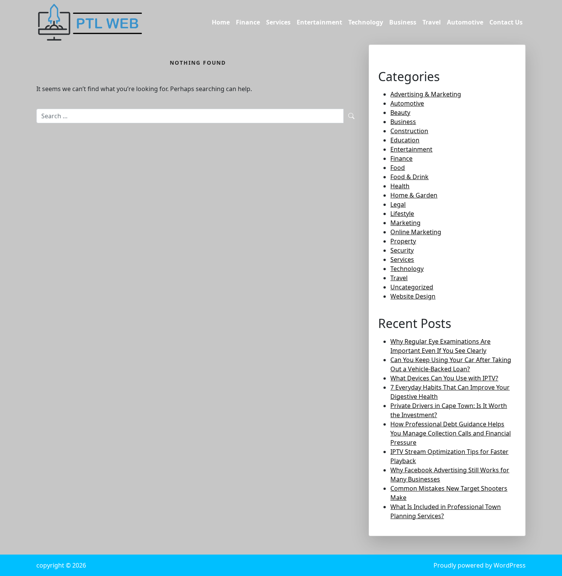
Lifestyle (402, 213)
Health (399, 186)
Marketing (405, 223)
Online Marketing (415, 232)
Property (403, 241)
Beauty (400, 112)
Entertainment (319, 22)
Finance (248, 22)
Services (278, 22)
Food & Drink (409, 177)
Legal (398, 204)
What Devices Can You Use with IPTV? (444, 378)
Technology (365, 22)
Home (221, 22)
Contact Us (506, 22)
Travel (431, 22)
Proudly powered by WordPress (480, 565)
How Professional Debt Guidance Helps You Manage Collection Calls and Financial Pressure (450, 433)
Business (402, 22)
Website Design (412, 296)
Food (397, 167)
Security (402, 250)
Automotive (465, 22)
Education (404, 140)
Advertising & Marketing (425, 94)
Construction (409, 131)
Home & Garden (413, 195)
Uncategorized (411, 287)
